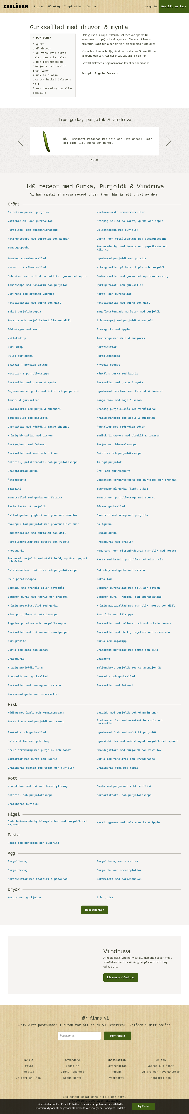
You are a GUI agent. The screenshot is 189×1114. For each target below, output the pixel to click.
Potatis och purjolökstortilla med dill (39, 320)
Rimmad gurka (107, 533)
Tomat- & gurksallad (23, 400)
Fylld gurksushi (20, 356)
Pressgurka (16, 551)
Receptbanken (94, 909)
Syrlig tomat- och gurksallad (120, 285)
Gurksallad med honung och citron (34, 685)
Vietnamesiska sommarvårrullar (121, 212)
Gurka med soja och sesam (28, 650)
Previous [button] (21, 141)
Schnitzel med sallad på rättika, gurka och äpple (47, 276)
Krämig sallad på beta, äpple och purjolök (131, 267)
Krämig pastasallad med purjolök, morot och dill (136, 606)
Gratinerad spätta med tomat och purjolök (41, 768)
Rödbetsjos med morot (24, 329)
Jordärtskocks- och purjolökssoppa (124, 795)
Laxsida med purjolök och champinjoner (127, 712)
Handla (28, 1060)
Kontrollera (117, 1035)
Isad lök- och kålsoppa (115, 614)
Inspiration (73, 6)
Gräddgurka (16, 659)
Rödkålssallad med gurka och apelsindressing (132, 276)
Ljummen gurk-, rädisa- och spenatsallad (129, 597)
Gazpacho (103, 659)
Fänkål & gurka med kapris (117, 373)
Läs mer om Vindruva (120, 977)
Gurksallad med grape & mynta (120, 382)
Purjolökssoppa (108, 356)
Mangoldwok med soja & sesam (119, 400)
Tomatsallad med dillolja (28, 418)
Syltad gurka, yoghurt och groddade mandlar (43, 515)
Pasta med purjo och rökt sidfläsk (124, 786)
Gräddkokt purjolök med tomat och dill (127, 650)
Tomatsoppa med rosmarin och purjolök (38, 285)
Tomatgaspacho (18, 247)
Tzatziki (14, 489)
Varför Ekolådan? (160, 1066)
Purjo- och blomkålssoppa (117, 444)
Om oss (92, 6)
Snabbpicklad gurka (23, 471)
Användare (72, 1060)
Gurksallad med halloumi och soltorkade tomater (135, 623)
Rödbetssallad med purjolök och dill (37, 533)
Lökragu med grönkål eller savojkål (36, 588)
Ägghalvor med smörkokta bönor (121, 427)
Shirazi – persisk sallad (28, 365)
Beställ (173, 6)
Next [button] (168, 141)
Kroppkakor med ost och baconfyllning (38, 786)
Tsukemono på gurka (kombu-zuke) (122, 489)
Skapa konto (72, 1078)
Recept (117, 1072)
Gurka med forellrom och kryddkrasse (126, 759)
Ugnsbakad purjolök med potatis (122, 258)
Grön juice (105, 897)
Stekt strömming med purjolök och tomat (39, 750)
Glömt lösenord (72, 1072)
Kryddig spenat (108, 365)
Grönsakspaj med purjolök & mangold (125, 320)
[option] (94, 141)
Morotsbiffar (107, 347)
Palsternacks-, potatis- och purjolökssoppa (43, 570)
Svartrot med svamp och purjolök (122, 515)
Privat (39, 6)
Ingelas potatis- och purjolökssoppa (37, 623)
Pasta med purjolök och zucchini (33, 843)
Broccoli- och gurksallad (28, 676)
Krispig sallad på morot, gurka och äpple (130, 221)
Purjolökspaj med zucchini (117, 861)
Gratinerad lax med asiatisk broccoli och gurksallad (130, 722)
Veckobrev (116, 1078)
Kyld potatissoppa (22, 579)
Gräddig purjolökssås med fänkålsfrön (127, 409)
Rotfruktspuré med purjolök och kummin (38, 239)
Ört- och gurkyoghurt (113, 471)
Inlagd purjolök (109, 462)
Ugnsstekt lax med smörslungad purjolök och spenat (137, 741)
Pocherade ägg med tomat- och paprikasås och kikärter (132, 248)
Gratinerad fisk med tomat (117, 768)
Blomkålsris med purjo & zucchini (34, 409)
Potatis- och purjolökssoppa (119, 453)
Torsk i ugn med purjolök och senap (36, 721)
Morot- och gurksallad (114, 294)
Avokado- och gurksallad (116, 676)
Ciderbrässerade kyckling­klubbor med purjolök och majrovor (47, 823)
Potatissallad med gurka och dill (34, 303)
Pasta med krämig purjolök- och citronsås (130, 559)
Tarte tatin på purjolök (27, 506)
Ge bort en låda (28, 1078)
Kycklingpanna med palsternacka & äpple (128, 822)
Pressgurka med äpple (113, 329)
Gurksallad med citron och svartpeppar (38, 632)
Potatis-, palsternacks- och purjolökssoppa (43, 462)
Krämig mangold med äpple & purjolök (126, 418)
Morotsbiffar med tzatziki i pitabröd (38, 879)
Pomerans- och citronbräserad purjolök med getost (136, 551)
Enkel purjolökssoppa (24, 311)
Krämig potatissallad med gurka (33, 606)
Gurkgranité (17, 641)
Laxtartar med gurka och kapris (33, 759)
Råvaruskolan (117, 1066)
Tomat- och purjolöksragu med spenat (126, 497)
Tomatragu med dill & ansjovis (121, 338)
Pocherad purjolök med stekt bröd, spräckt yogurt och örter (47, 560)
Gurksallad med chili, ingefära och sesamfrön (133, 632)
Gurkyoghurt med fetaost (27, 444)
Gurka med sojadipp (112, 641)
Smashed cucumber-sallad (27, 258)
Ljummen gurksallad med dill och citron (128, 588)
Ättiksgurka (17, 480)
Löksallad (104, 579)
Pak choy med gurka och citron (121, 570)
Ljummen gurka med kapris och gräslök (38, 597)
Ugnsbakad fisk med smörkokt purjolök (127, 732)
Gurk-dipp (15, 347)
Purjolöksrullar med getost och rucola (38, 542)
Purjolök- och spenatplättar (119, 870)
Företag (54, 6)
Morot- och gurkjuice (24, 897)
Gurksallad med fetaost (115, 685)
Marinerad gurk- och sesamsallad (33, 694)
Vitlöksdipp (17, 338)
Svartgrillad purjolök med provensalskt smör (43, 524)
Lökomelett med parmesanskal (119, 879)
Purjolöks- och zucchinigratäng (33, 230)
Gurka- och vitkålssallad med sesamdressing (131, 239)
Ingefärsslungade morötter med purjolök (128, 311)
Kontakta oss (161, 1078)
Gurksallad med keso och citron (33, 453)
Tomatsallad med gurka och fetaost (35, 497)
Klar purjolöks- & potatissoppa (33, 614)
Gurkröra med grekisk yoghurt (31, 294)
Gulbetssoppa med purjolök (28, 212)
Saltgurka (104, 524)
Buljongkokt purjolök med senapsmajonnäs (129, 667)
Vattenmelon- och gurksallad (30, 221)
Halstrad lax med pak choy (28, 741)
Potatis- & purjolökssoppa (28, 373)
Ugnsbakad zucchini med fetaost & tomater (130, 391)
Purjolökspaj (18, 861)
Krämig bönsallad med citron (30, 435)
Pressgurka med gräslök (115, 542)
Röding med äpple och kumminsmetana (36, 712)
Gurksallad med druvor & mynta (32, 382)
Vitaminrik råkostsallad (27, 267)
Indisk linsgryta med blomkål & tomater (128, 435)
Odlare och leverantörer (161, 1072)
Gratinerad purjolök (23, 804)
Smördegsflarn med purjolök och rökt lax (129, 750)
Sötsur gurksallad (111, 506)
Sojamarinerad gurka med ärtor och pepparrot (43, 391)
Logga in (151, 6)
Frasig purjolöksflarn (25, 667)
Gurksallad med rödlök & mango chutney (38, 427)
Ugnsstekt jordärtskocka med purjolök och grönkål (136, 480)
